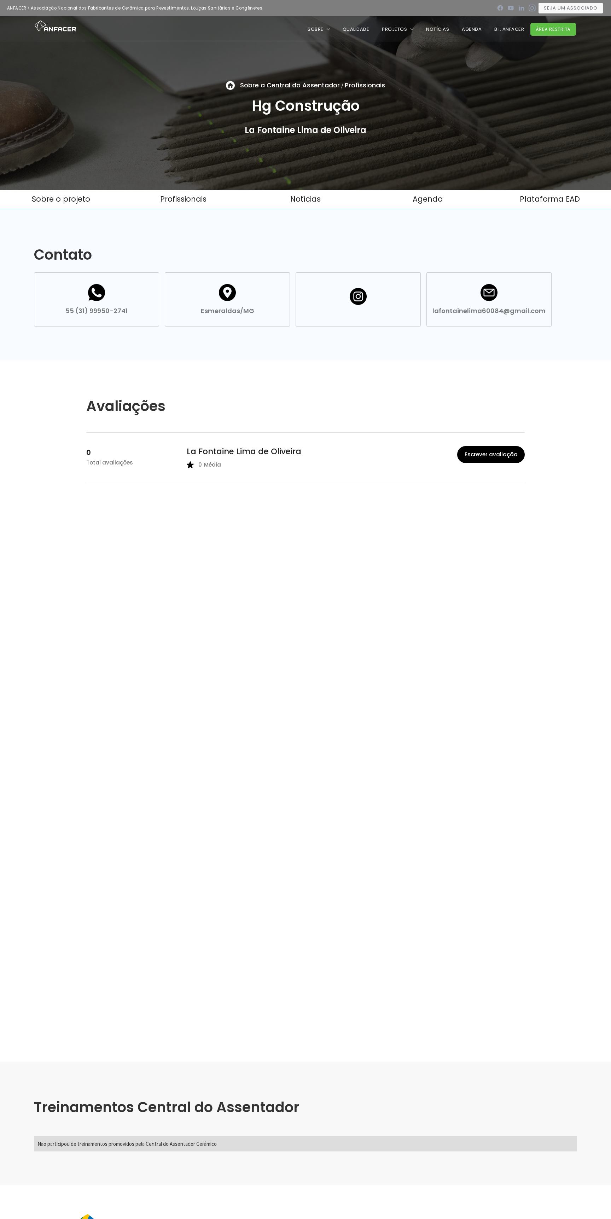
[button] (318, 29)
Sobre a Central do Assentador (290, 85)
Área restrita (553, 29)
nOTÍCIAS (437, 29)
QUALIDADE (356, 29)
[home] (55, 25)
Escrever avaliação (491, 454)
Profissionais (365, 85)
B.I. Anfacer (509, 29)
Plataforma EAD (550, 199)
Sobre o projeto (61, 199)
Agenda (472, 29)
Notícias (305, 199)
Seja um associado (571, 8)
